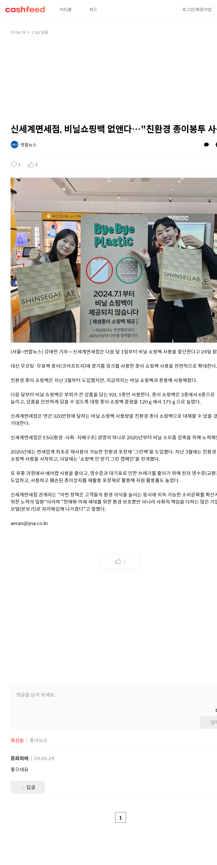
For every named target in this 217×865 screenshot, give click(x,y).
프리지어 (20, 758)
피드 (93, 9)
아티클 (66, 9)
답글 (30, 787)
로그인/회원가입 (197, 9)
